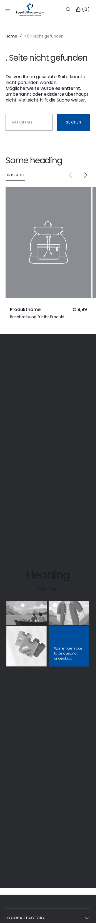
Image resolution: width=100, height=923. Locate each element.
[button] (68, 9)
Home (11, 36)
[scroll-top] (83, 910)
